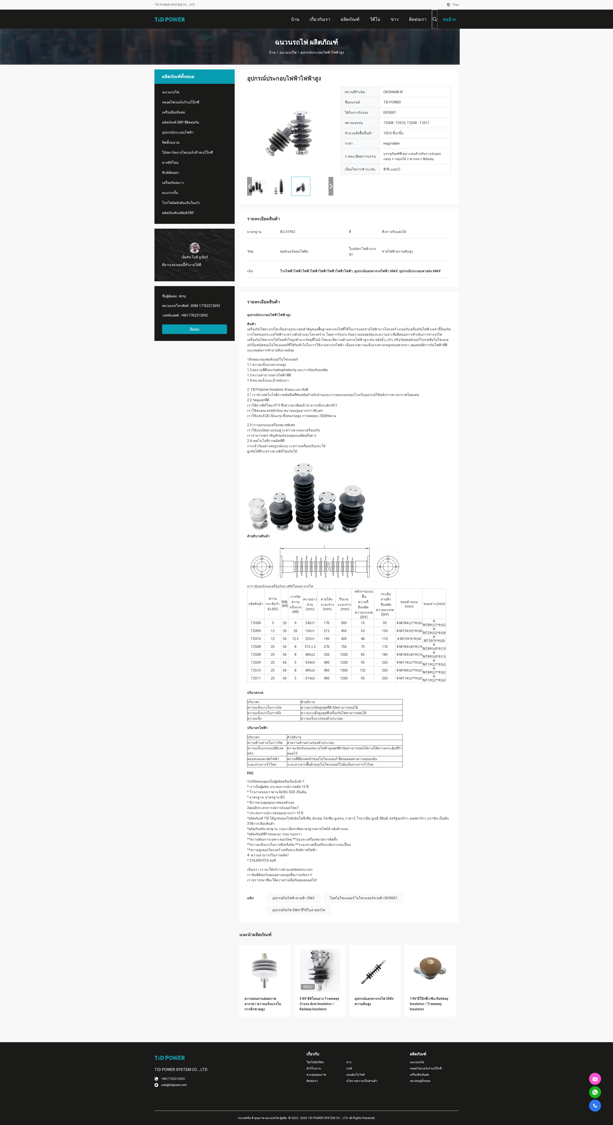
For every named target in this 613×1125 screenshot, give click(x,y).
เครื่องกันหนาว (173, 183)
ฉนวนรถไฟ (287, 52)
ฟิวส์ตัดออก (170, 173)
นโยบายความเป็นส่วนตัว (361, 1081)
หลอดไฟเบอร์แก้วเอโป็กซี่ (180, 102)
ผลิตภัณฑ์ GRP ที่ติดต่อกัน (180, 122)
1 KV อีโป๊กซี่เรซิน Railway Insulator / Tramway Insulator (429, 1004)
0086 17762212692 (205, 306)
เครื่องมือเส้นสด (173, 112)
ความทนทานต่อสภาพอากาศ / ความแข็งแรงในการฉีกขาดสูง (262, 1004)
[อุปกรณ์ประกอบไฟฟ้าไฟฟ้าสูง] (290, 130)
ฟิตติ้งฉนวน (171, 142)
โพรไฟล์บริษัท (315, 1062)
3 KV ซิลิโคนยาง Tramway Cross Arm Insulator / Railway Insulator (319, 1004)
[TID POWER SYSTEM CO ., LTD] (170, 19)
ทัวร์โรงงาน (313, 1068)
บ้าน (272, 52)
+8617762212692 (194, 315)
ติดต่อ (194, 329)
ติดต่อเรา (312, 1081)
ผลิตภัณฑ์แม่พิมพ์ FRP (178, 213)
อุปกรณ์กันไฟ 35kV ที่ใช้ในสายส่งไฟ (298, 910)
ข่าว (349, 1062)
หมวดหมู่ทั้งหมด (420, 1081)
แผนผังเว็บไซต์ (355, 1074)
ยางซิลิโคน (170, 162)
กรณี (349, 1068)
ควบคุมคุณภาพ (316, 1074)
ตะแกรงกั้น (170, 193)
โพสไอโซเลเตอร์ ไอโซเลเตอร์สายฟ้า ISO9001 (363, 898)
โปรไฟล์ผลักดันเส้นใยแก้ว (181, 203)
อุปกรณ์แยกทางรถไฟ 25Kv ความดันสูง (374, 1001)
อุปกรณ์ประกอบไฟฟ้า (177, 132)
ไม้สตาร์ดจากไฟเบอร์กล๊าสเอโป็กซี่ (187, 152)
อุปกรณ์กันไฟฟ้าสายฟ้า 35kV (293, 898)
